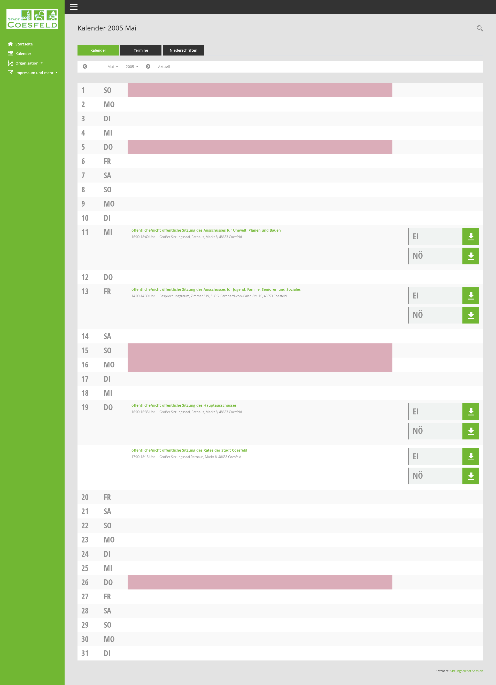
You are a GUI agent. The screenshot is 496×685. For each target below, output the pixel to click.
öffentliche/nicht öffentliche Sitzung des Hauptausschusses (184, 405)
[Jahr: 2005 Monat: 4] (85, 66)
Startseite (24, 44)
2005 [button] (130, 66)
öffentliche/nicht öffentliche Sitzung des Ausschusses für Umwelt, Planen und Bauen (206, 230)
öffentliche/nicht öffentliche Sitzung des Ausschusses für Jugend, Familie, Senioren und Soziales (216, 289)
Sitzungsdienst (466, 671)
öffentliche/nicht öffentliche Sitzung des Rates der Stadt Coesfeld (189, 450)
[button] (32, 63)
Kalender (23, 53)
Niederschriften (183, 50)
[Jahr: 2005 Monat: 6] (148, 66)
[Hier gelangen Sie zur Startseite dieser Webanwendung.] (32, 19)
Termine (141, 50)
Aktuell (164, 66)
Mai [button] (111, 66)
